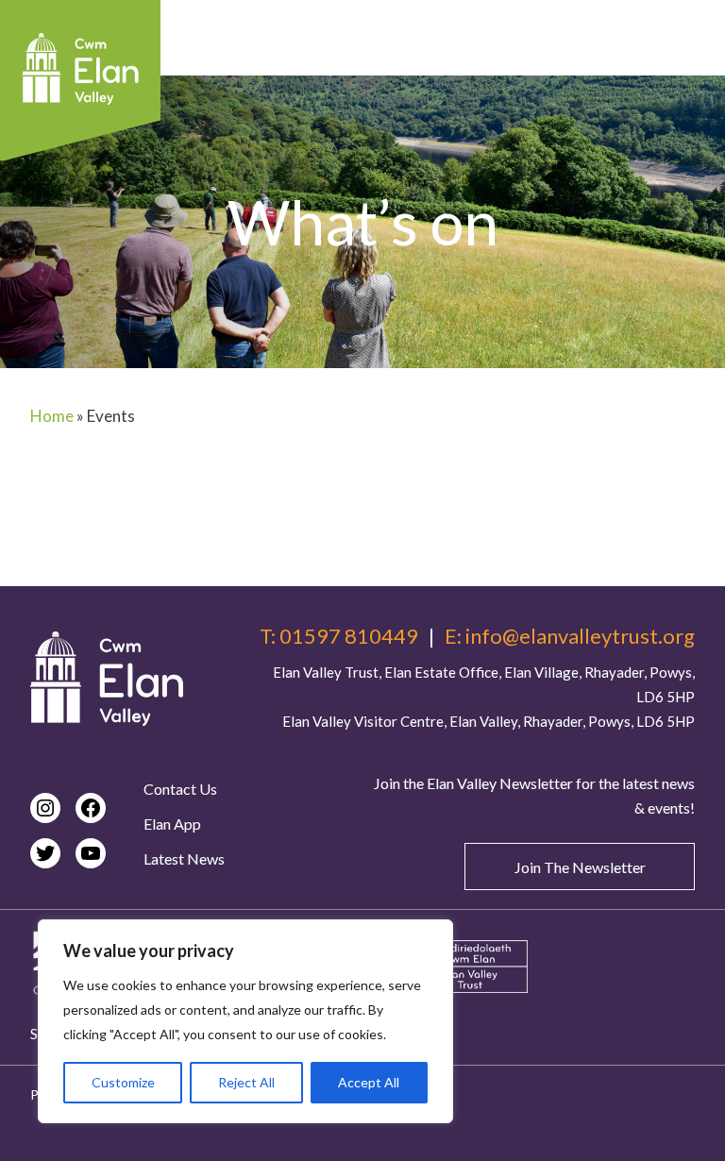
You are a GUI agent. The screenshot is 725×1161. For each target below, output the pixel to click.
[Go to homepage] (106, 678)
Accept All (368, 1082)
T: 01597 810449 (339, 636)
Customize (123, 1082)
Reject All (246, 1082)
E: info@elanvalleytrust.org (570, 636)
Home (52, 416)
